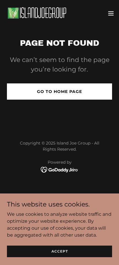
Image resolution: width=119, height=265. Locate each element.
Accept (59, 251)
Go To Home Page (59, 91)
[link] (37, 13)
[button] (111, 13)
